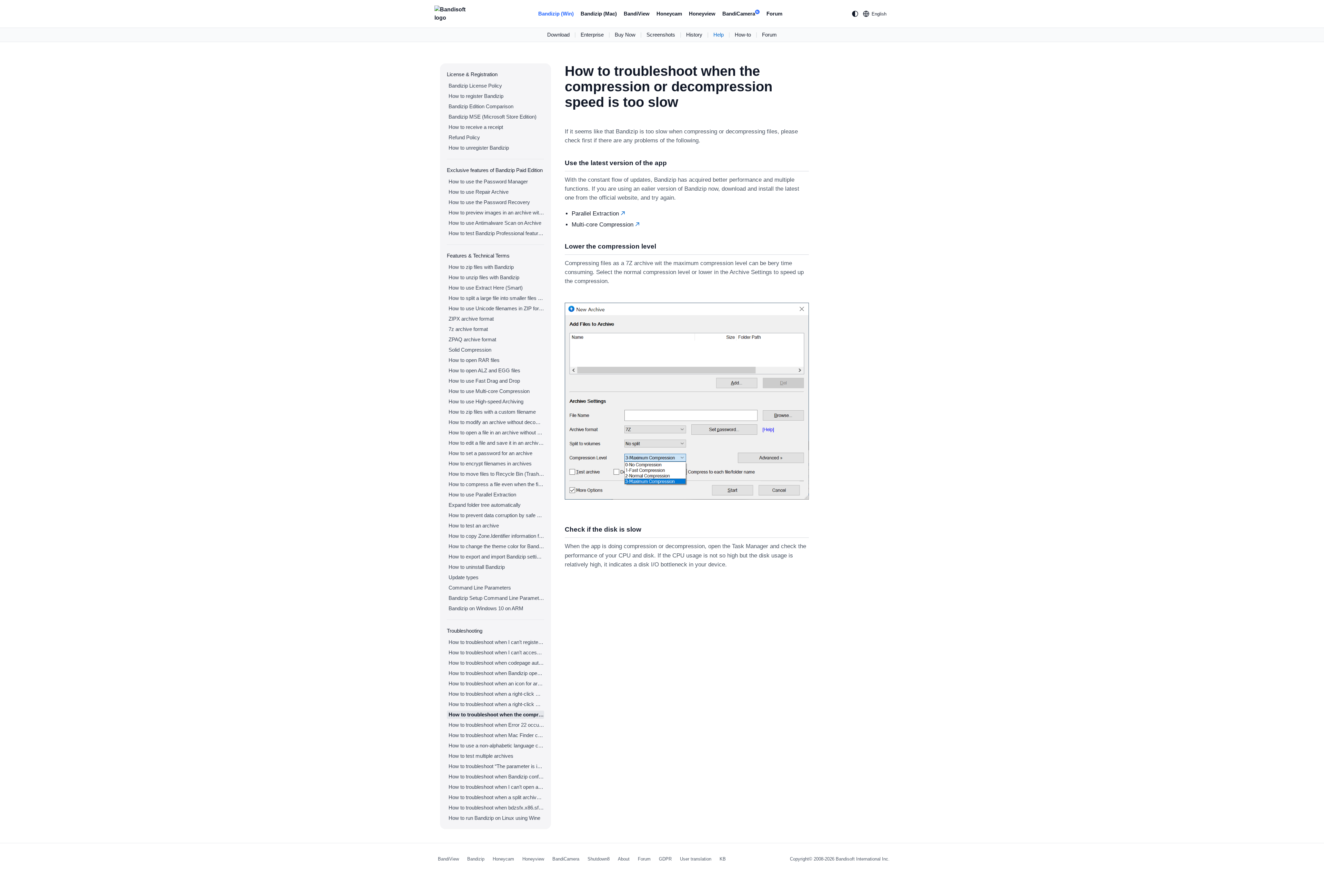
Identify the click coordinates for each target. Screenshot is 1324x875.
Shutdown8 (599, 859)
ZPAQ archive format (472, 339)
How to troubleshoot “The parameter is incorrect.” (496, 766)
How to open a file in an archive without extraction (496, 432)
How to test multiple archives (481, 756)
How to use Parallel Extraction (482, 494)
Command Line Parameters (480, 588)
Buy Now (625, 35)
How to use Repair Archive (479, 192)
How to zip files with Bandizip (481, 267)
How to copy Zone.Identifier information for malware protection (496, 536)
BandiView (637, 14)
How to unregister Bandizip (479, 148)
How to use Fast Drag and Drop (484, 381)
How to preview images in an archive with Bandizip (496, 212)
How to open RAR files (474, 360)
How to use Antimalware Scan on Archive (495, 223)
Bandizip (475, 859)
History (694, 35)
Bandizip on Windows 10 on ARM (486, 608)
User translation (695, 859)
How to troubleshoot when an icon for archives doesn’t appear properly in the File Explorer (496, 683)
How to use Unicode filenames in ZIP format (496, 308)
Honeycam (669, 14)
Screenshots (660, 35)
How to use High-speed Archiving (486, 401)
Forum (774, 14)
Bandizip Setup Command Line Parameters (496, 598)
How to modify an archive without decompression (496, 422)
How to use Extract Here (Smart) (486, 288)
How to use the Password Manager (488, 181)
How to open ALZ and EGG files (484, 370)
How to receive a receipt (476, 127)
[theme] (855, 13)
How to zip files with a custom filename (492, 412)
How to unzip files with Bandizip (484, 277)
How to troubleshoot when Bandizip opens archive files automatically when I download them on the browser (496, 673)
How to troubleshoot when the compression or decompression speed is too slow (496, 714)
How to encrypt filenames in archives (490, 463)
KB (723, 859)
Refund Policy (464, 137)
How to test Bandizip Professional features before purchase (496, 233)
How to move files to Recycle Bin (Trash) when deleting (496, 474)
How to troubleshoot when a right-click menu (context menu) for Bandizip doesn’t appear (496, 694)
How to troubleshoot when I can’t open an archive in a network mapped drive (496, 787)
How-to (743, 35)
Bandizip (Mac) (599, 14)
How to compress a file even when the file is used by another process (496, 484)
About (624, 859)
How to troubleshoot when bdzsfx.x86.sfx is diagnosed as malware (496, 808)
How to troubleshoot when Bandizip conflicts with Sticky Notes (496, 777)
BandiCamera (740, 13)
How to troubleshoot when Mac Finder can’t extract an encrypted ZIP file (496, 735)
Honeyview (702, 14)
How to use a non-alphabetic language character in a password (496, 745)
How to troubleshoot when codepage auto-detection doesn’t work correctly (496, 663)
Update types (464, 577)
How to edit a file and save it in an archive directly (496, 443)
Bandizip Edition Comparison (481, 106)
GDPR (665, 859)
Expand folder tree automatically (485, 505)
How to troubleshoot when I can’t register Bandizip (496, 642)
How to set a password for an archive (490, 453)
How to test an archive (474, 526)
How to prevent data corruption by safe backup (496, 515)
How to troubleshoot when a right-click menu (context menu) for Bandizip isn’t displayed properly (496, 704)
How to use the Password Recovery (489, 202)
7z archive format (468, 329)
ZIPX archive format (471, 319)
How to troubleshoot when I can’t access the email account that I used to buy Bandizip (496, 652)
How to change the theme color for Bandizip (496, 546)
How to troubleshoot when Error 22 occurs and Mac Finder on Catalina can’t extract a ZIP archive (496, 725)
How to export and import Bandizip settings (496, 557)
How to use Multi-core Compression (489, 391)
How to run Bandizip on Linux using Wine (494, 818)
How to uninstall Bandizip (477, 567)
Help (718, 35)
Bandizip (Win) (556, 14)
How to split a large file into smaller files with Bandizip (496, 298)
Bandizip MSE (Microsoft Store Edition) (492, 117)
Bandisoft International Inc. (863, 859)
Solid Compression (470, 350)
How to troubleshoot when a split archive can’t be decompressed (496, 797)
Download (558, 35)
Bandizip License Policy (475, 86)
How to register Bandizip (476, 96)
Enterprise (592, 35)
